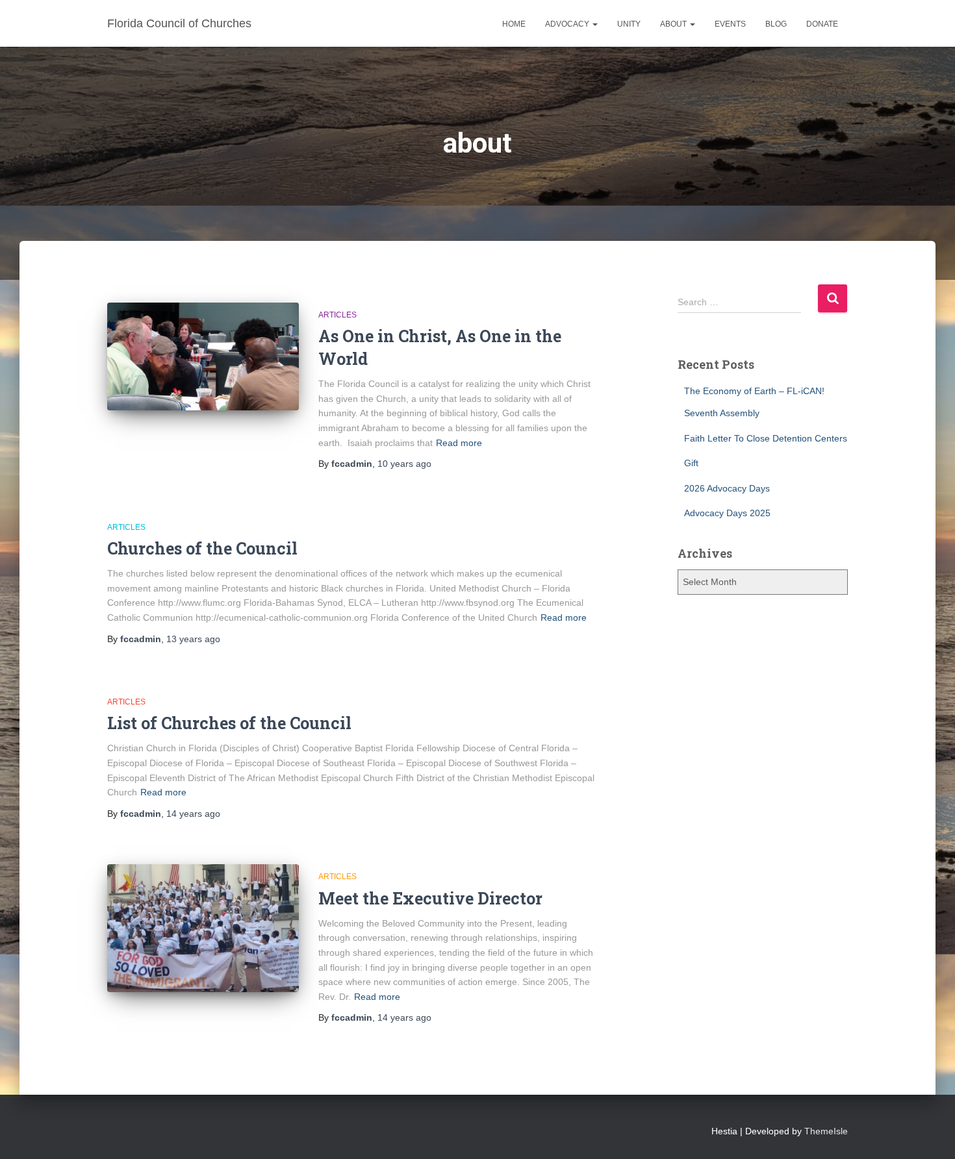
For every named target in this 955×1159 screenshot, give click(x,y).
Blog (776, 24)
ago (404, 463)
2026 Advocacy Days (727, 488)
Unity (629, 24)
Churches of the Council (202, 548)
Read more (459, 443)
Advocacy (568, 24)
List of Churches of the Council (229, 723)
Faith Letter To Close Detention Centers (765, 438)
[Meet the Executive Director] (203, 928)
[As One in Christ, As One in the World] (203, 356)
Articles (337, 314)
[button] (594, 24)
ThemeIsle (826, 1131)
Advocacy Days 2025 (727, 513)
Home (514, 24)
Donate (822, 24)
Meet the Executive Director (430, 898)
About (674, 24)
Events (730, 24)
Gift (691, 463)
